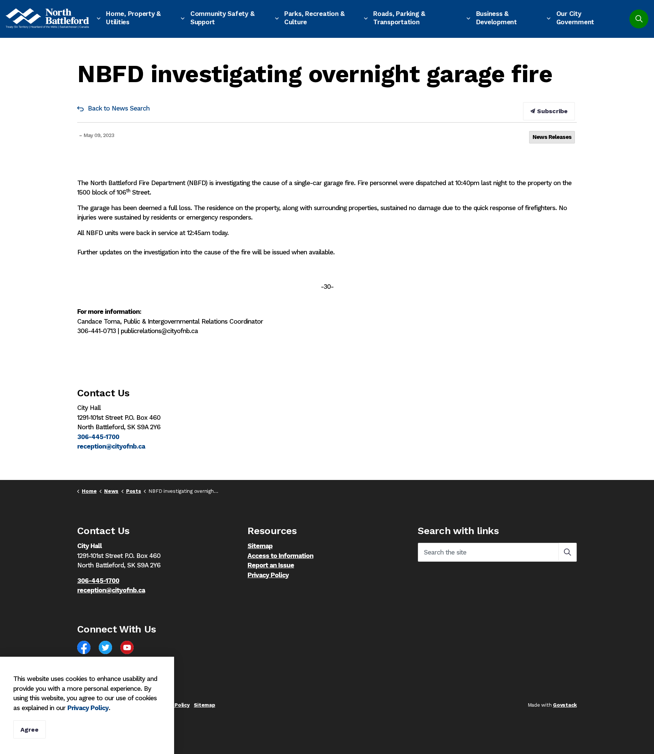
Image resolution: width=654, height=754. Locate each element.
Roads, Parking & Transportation (399, 18)
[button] (567, 552)
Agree (29, 729)
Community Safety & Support (222, 18)
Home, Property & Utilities (133, 18)
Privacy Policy (268, 575)
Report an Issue (271, 565)
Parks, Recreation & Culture (314, 18)
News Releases (552, 137)
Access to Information (280, 555)
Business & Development (496, 18)
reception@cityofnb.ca (111, 446)
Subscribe (551, 111)
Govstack (565, 705)
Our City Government (575, 18)
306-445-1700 (98, 437)
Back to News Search (118, 108)
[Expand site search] (638, 18)
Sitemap (260, 546)
